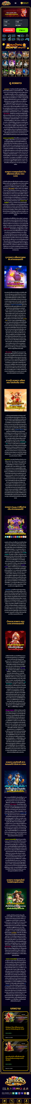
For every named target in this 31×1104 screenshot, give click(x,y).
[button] (15, 3)
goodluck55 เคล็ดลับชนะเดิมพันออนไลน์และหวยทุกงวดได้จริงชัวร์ (15, 1058)
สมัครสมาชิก (9, 30)
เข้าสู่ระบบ (22, 30)
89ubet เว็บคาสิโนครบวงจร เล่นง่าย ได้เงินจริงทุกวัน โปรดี (15, 1028)
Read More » (9, 1033)
